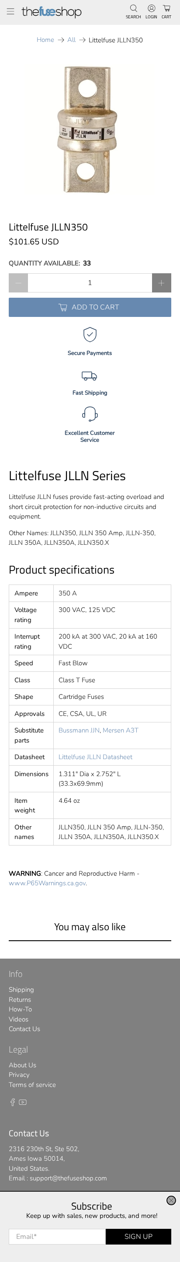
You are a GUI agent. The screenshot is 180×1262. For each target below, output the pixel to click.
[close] (171, 1200)
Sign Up (138, 1236)
